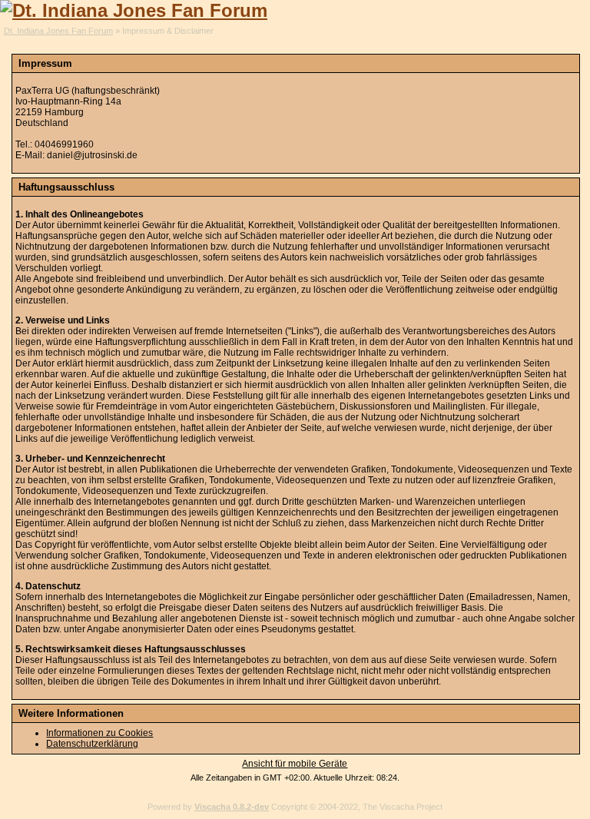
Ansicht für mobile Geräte (294, 763)
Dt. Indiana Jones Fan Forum (58, 30)
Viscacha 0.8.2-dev (231, 806)
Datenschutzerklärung (92, 743)
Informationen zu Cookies (99, 733)
